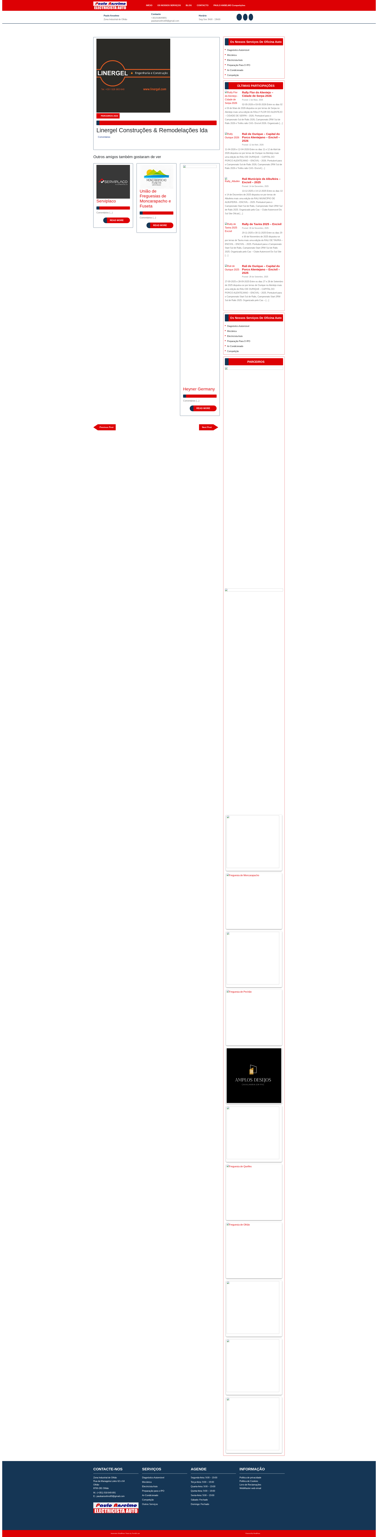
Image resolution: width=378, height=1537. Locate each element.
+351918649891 (166, 17)
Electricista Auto (235, 60)
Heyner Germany (199, 389)
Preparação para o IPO (238, 65)
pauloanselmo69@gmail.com (169, 20)
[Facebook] (239, 17)
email (258, 1488)
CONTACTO (202, 5)
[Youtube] (251, 17)
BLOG (189, 5)
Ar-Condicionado (235, 70)
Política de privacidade (250, 1477)
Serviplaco (106, 201)
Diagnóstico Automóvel (238, 50)
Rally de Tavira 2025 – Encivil (261, 224)
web (253, 1488)
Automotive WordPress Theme (120, 1533)
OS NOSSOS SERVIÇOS (169, 5)
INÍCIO (149, 5)
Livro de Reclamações (250, 1484)
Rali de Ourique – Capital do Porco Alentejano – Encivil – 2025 (261, 269)
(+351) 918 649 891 (106, 1492)
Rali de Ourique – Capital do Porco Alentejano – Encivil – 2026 (261, 137)
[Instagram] (245, 17)
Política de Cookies (248, 1481)
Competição (233, 75)
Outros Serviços (150, 1504)
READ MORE (120, 221)
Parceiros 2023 (109, 116)
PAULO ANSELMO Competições (229, 5)
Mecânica (232, 55)
